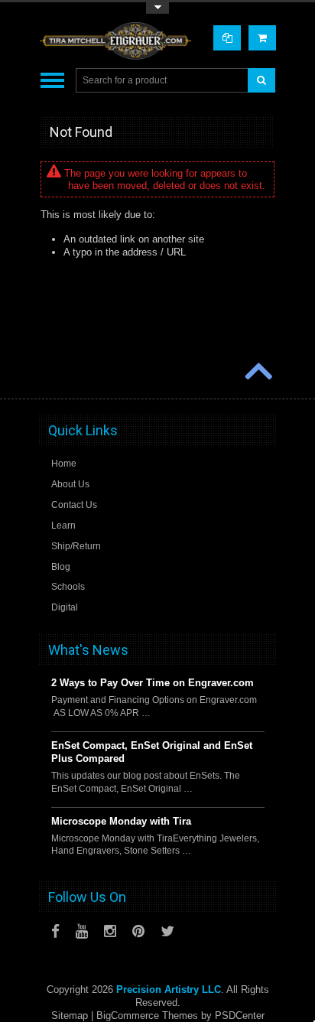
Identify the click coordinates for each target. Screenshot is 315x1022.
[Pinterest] (138, 931)
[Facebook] (55, 931)
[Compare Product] (227, 37)
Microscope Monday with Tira (121, 821)
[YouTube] (82, 931)
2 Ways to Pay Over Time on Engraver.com (152, 682)
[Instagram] (110, 931)
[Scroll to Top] (257, 372)
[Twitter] (167, 931)
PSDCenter (240, 1015)
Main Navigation (52, 80)
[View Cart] (262, 37)
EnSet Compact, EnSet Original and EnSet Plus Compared (151, 752)
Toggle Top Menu (157, 8)
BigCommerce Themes (147, 1015)
